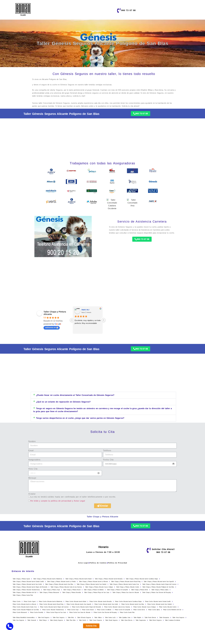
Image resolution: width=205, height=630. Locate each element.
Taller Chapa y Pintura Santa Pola (23, 595)
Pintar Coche (16, 601)
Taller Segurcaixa (141, 620)
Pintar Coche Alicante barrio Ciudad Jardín (157, 601)
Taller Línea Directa (126, 620)
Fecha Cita (108, 460)
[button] (103, 395)
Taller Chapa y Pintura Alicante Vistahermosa (26, 590)
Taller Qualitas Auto (124, 617)
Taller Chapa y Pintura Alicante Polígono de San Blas (158, 587)
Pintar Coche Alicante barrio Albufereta (50, 601)
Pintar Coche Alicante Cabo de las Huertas (117, 607)
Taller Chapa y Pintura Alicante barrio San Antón (27, 584)
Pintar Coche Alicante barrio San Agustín (79, 604)
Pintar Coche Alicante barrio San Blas (132, 604)
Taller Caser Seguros (95, 620)
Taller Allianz (98, 617)
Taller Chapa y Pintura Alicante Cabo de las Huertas (66, 587)
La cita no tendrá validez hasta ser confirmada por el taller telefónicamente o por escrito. (73, 497)
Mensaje (32, 478)
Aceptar (32, 494)
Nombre (32, 441)
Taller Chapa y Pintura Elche (139, 590)
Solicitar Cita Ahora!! (163, 549)
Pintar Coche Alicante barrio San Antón (106, 604)
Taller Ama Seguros (178, 617)
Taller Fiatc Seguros (58, 617)
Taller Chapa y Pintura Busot (71, 590)
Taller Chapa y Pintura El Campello (117, 590)
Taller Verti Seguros (43, 617)
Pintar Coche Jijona (154, 610)
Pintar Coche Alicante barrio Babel (75, 601)
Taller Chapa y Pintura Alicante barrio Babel (78, 579)
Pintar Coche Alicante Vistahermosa (53, 610)
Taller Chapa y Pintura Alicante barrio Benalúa (108, 579)
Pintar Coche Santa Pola (127, 612)
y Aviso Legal (78, 501)
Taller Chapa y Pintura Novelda (71, 592)
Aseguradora (34, 460)
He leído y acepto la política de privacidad (50, 501)
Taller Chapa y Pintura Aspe (51, 590)
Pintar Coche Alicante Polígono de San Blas (26, 610)
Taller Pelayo (43, 620)
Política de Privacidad (117, 563)
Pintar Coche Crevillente (104, 610)
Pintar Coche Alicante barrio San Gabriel (159, 604)
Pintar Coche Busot (88, 610)
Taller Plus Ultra (71, 620)
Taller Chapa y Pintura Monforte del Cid (24, 592)
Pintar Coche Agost (29, 601)
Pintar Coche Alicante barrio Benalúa (100, 601)
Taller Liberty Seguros (56, 620)
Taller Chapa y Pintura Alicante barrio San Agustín (159, 581)
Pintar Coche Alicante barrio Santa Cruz (25, 607)
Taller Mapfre (137, 617)
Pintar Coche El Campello (122, 610)
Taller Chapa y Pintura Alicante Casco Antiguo (99, 587)
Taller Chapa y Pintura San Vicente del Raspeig (156, 592)
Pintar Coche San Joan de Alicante (79, 612)
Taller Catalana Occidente (172, 620)
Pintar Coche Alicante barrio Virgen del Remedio (86, 607)
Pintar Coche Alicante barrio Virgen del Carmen (54, 607)
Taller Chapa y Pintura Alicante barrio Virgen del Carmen (159, 584)
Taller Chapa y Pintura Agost (21, 579)
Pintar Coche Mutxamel (20, 612)
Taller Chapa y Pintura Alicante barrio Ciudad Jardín (28, 581)
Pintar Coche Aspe (73, 610)
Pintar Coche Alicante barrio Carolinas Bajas (128, 601)
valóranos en (50, 327)
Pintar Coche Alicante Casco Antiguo (144, 607)
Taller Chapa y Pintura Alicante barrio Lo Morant (93, 581)
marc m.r (85, 310)
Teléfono (107, 451)
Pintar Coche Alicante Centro (167, 607)
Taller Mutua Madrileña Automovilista (24, 617)
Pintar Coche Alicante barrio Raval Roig (51, 604)
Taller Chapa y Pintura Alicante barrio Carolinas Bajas (142, 579)
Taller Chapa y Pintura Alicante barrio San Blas (59, 584)
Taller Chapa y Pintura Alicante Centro (127, 587)
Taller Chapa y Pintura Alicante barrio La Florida (61, 581)
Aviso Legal (83, 563)
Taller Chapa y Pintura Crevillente (94, 590)
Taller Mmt (71, 617)
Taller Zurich (82, 620)
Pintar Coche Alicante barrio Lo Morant (24, 604)
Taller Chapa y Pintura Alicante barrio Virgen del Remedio (30, 587)
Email (31, 451)
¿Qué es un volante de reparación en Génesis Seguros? (63, 402)
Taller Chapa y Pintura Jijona (159, 590)
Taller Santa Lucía (110, 617)
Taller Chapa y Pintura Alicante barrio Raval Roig (125, 581)
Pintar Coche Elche (139, 610)
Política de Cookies (98, 563)
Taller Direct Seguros (155, 620)
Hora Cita (32, 469)
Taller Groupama (164, 617)
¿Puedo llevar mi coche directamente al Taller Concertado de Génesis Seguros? (75, 395)
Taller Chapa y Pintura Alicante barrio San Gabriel (91, 584)
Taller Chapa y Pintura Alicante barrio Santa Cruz (124, 584)
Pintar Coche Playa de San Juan (56, 612)
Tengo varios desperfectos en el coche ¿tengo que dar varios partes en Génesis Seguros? (80, 418)
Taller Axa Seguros (18, 620)
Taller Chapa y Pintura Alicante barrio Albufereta (47, 579)
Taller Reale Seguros (111, 620)
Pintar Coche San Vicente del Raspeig (105, 612)
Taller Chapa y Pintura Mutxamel (49, 592)
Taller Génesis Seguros (84, 617)
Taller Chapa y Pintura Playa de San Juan (96, 592)
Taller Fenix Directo (150, 617)
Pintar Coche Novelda (36, 612)
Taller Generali (31, 620)
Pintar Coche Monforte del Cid (172, 610)
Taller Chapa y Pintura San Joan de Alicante (125, 592)
